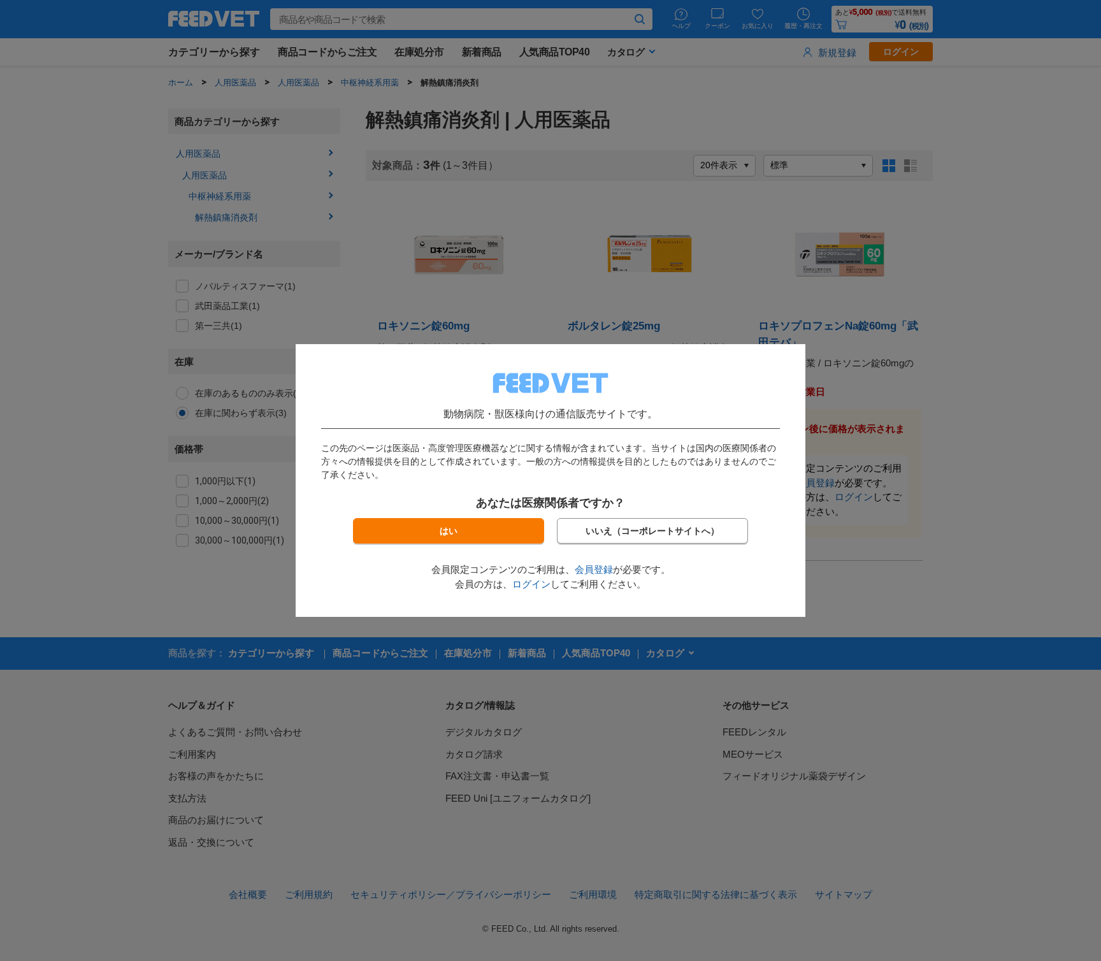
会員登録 (594, 569)
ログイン (531, 584)
